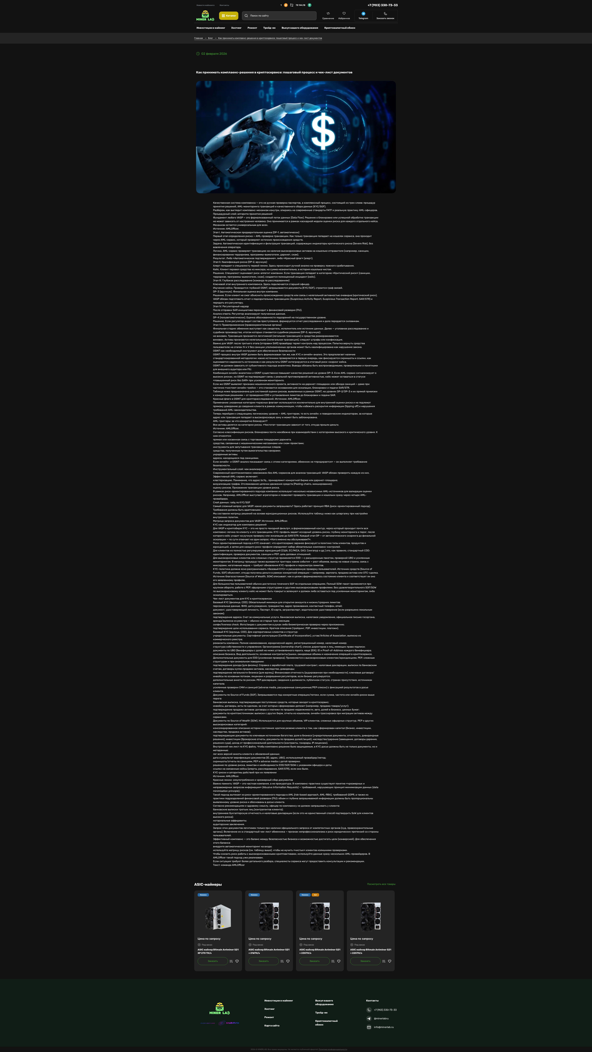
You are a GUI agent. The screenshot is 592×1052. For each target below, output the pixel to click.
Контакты (224, 5)
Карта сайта (271, 1025)
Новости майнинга (205, 5)
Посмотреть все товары (381, 884)
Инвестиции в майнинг (278, 1000)
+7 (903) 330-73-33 (383, 5)
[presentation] (122, 932)
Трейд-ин (321, 1012)
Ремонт (269, 1017)
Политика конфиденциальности (333, 1049)
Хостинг (269, 1008)
